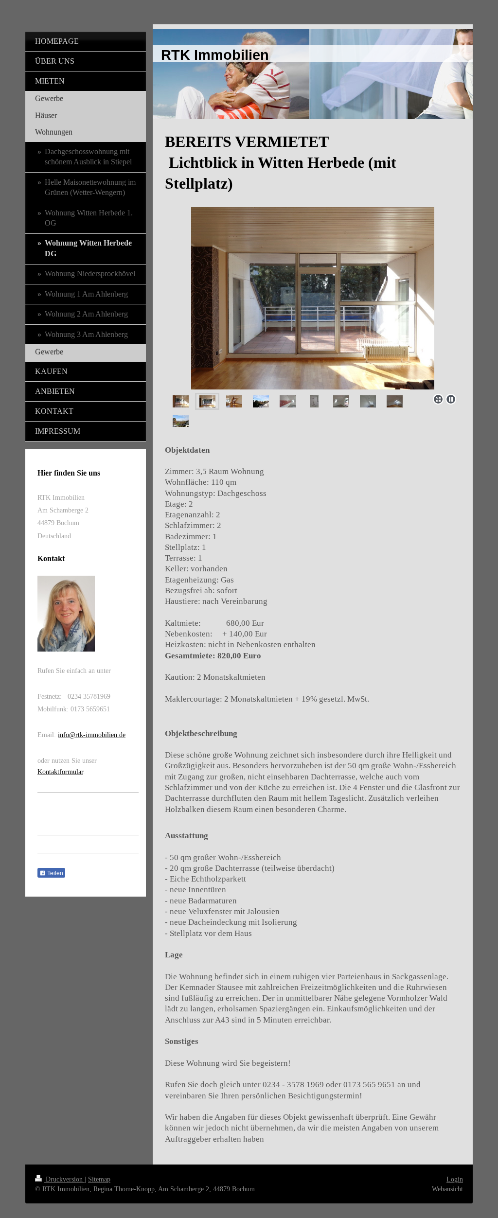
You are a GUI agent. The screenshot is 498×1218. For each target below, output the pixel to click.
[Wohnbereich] (181, 401)
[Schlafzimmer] (395, 401)
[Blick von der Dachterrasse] (261, 401)
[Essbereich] (234, 401)
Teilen (54, 873)
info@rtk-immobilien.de (91, 735)
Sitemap (99, 1179)
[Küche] (288, 401)
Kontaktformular (60, 772)
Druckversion (64, 1179)
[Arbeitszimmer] (368, 401)
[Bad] (314, 401)
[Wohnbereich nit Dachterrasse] (313, 298)
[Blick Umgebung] (181, 421)
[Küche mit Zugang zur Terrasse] (341, 401)
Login (454, 1179)
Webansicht (447, 1189)
